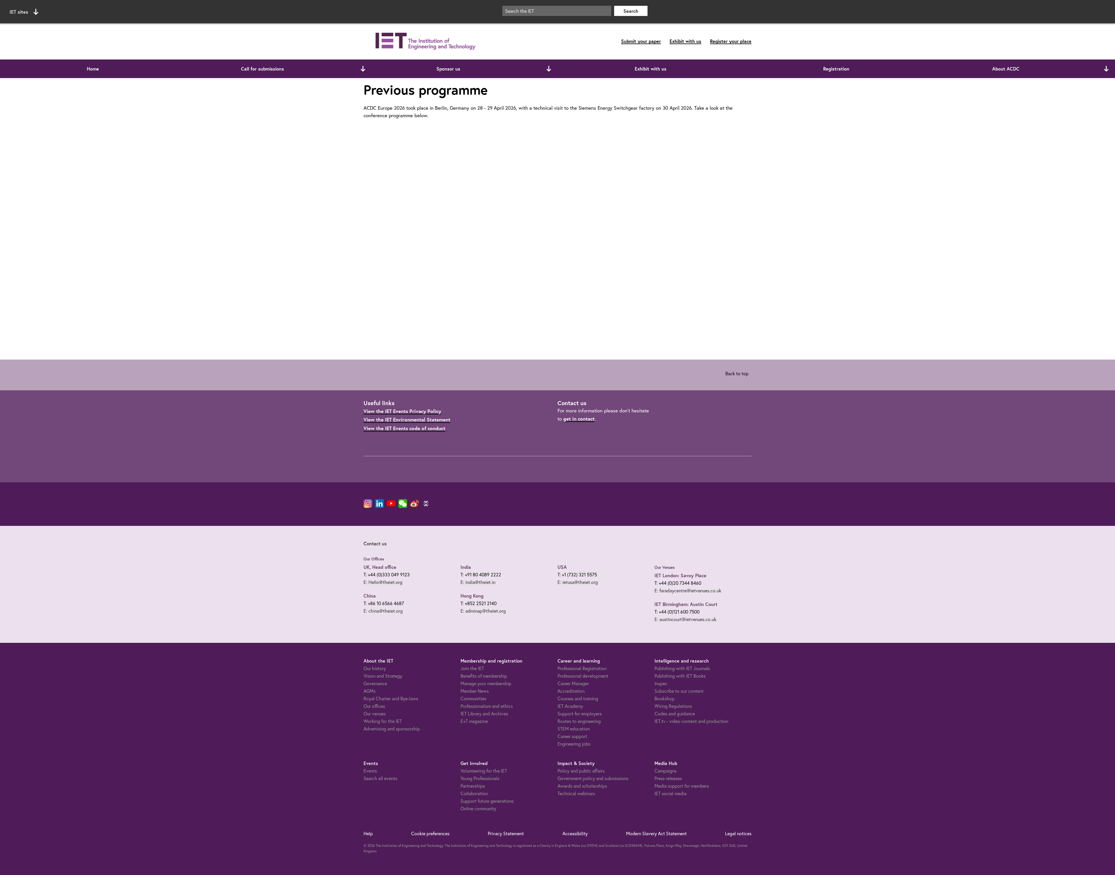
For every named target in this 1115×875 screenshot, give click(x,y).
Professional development (583, 676)
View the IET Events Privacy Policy (402, 411)
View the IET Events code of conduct (404, 428)
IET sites (19, 12)
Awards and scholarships (582, 786)
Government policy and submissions (593, 778)
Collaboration (474, 793)
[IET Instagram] (368, 503)
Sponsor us (448, 69)
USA (562, 567)
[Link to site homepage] (424, 41)
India (466, 567)
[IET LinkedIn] (379, 503)
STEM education (574, 729)
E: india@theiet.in (478, 582)
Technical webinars (576, 793)
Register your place (730, 41)
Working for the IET (383, 721)
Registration (836, 69)
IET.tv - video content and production (691, 721)
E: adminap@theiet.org (483, 611)
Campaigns (665, 771)
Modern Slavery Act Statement (656, 833)
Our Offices (374, 559)
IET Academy (570, 706)
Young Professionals (480, 778)
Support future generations (487, 801)
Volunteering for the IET (484, 771)
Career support (572, 736)
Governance (375, 683)
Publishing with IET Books (680, 676)
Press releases (668, 778)
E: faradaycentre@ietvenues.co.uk (687, 590)
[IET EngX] (426, 503)
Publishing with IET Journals (682, 668)
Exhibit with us (685, 41)
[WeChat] (402, 503)
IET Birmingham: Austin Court (685, 604)
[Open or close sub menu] (363, 68)
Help (368, 833)
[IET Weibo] (414, 503)
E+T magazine (474, 721)
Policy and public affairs (581, 771)
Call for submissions (262, 69)
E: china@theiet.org (383, 611)
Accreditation (571, 691)
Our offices (374, 706)
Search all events (380, 778)
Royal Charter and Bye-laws (391, 698)
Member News (475, 691)
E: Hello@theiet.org (383, 582)
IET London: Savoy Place (680, 575)
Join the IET (472, 668)
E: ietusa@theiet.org (578, 582)
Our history (375, 668)
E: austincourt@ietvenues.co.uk (685, 619)
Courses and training (578, 698)
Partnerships (473, 786)
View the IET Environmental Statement (407, 419)
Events (370, 771)
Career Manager (573, 683)
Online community (478, 808)
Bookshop (664, 698)
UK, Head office (380, 567)
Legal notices (738, 833)
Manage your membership (486, 683)
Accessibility (575, 833)
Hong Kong (472, 596)
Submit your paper (641, 41)
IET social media (670, 793)
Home (93, 69)
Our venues (375, 714)
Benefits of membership (484, 676)
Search (630, 11)
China (370, 596)
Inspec (660, 683)
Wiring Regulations (673, 706)
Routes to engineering (579, 721)
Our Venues (664, 567)
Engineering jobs (574, 744)
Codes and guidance (674, 714)
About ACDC (1005, 69)
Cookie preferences (430, 833)
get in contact (579, 418)
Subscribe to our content (679, 691)
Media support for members (681, 786)
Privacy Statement (506, 833)
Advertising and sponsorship (392, 729)
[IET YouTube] (391, 504)
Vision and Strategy (383, 676)
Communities (473, 698)
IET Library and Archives (484, 714)
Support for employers (580, 714)
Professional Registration (582, 668)
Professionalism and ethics (487, 706)
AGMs (369, 691)
